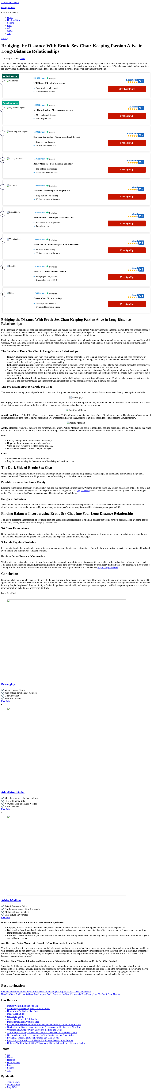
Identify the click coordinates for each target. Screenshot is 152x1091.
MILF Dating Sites (15, 1014)
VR (9, 33)
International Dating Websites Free (23, 1021)
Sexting (10, 23)
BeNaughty (8, 684)
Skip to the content (10, 2)
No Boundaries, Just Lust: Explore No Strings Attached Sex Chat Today (40, 1035)
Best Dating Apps (15, 1016)
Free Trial (5, 701)
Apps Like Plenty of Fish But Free (23, 1019)
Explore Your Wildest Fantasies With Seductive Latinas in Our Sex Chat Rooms (44, 1024)
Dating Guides (8, 7)
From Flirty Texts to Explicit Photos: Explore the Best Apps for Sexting (40, 1040)
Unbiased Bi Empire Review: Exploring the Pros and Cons (34, 1029)
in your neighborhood (108, 567)
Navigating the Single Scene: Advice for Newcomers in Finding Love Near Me (43, 1027)
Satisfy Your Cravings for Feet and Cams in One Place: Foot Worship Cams (42, 1032)
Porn (9, 25)
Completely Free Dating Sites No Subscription (28, 1008)
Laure (22, 58)
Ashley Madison (11, 900)
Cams (9, 31)
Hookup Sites (13, 20)
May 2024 (12, 1087)
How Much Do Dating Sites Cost (22, 1011)
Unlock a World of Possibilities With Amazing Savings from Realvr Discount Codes (46, 1043)
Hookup (11, 1059)
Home (10, 17)
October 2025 (13, 1084)
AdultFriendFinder (12, 792)
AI (8, 28)
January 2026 (13, 1082)
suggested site (83, 490)
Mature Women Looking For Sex (22, 1006)
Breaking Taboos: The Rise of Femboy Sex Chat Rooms (33, 1037)
